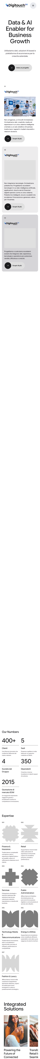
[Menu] (33, 5)
